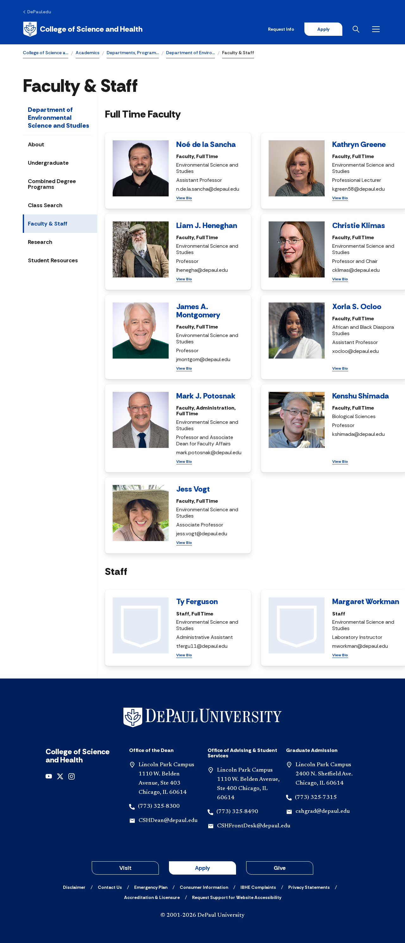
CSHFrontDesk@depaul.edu (253, 826)
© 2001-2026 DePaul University (202, 915)
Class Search (45, 205)
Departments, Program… (133, 52)
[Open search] (357, 29)
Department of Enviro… (190, 52)
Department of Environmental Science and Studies (58, 117)
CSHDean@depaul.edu (168, 821)
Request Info (281, 29)
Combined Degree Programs (52, 184)
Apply (323, 29)
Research (40, 242)
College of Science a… (45, 52)
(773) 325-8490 (237, 812)
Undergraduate (48, 163)
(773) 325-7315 (316, 797)
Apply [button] (202, 868)
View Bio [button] (184, 198)
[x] (60, 776)
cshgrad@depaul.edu (323, 811)
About (36, 144)
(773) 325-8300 (159, 806)
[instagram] (71, 776)
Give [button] (280, 868)
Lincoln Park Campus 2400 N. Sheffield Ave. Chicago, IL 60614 (324, 774)
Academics (87, 52)
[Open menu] (377, 29)
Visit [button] (125, 868)
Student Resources (53, 260)
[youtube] (49, 776)
